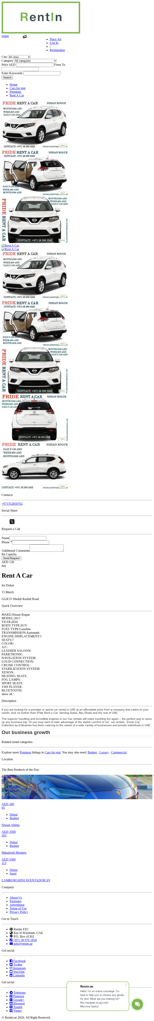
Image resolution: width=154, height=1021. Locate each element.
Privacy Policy (19, 912)
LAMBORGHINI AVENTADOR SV (26, 880)
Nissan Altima (10, 825)
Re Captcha (9, 554)
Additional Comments (15, 550)
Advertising (17, 904)
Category (7, 60)
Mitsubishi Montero (14, 852)
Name (5, 538)
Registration (57, 50)
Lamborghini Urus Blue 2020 (20, 797)
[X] (12, 521)
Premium (15, 91)
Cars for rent (17, 88)
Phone (7, 542)
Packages (15, 901)
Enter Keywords (12, 73)
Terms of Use (18, 908)
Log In (54, 43)
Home (13, 84)
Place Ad (55, 39)
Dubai (13, 787)
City (4, 57)
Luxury (104, 752)
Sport (13, 873)
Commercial (119, 752)
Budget (92, 752)
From (57, 64)
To (63, 64)
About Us (16, 897)
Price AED (8, 64)
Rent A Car (17, 95)
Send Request (11, 558)
